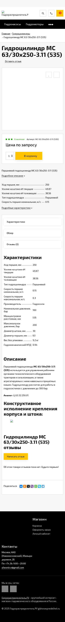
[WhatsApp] (35, 486)
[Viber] (32, 486)
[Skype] (39, 486)
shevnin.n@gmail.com (13, 567)
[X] (28, 486)
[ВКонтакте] (21, 486)
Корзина (37, 525)
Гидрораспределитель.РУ (15, 597)
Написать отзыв (15, 456)
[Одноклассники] (24, 486)
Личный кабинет (41, 533)
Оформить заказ (41, 529)
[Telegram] (43, 486)
